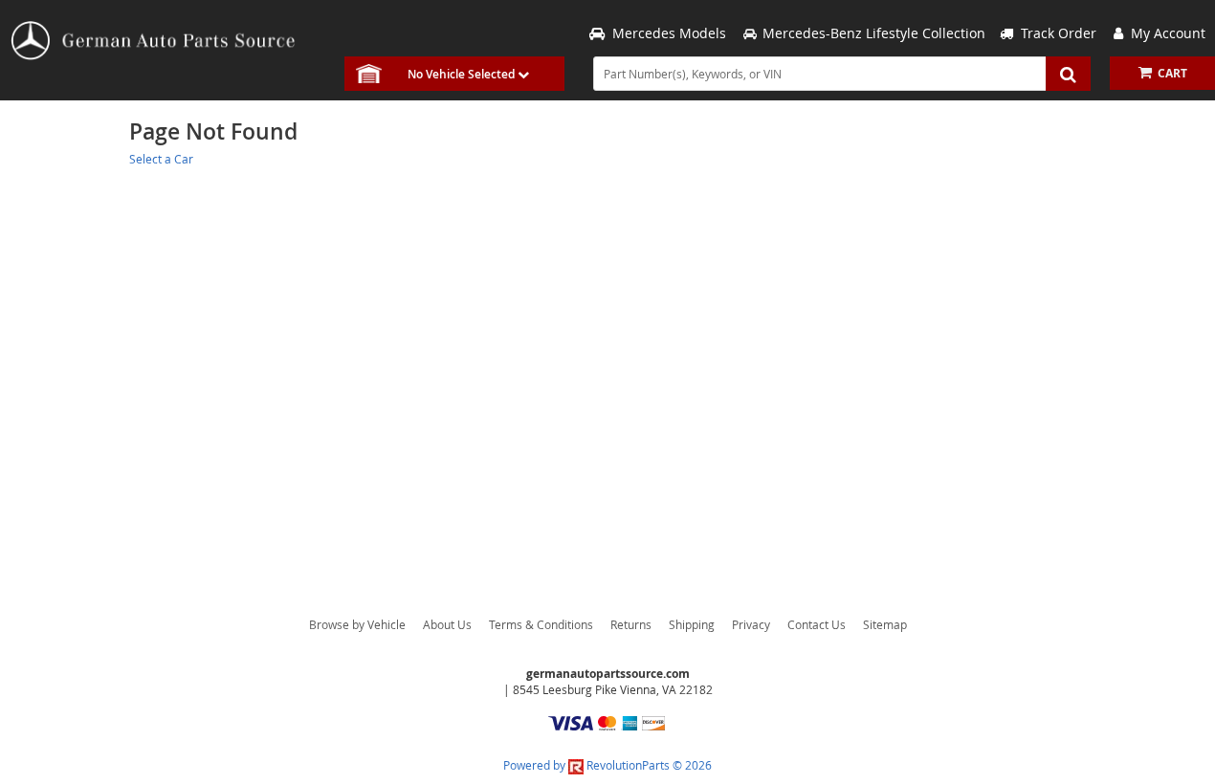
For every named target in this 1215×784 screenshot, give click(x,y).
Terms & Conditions (541, 624)
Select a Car (161, 158)
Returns (631, 624)
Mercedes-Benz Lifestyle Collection (873, 33)
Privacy (751, 624)
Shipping (692, 624)
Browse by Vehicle (357, 624)
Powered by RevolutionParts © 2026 (607, 765)
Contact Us (816, 624)
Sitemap (885, 624)
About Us (447, 624)
